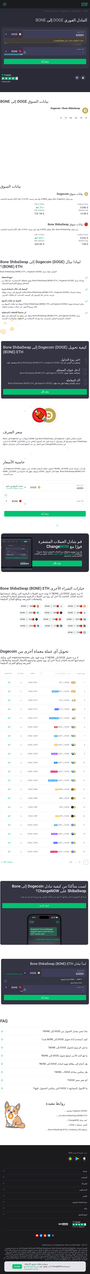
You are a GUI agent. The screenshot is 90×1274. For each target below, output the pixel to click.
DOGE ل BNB (62, 789)
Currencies (76, 11)
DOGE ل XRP (64, 807)
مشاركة (45, 61)
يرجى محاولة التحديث (61, 40)
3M (70, 118)
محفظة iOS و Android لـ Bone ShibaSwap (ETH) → (66, 1129)
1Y (66, 118)
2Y (61, 118)
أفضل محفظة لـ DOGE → (77, 1125)
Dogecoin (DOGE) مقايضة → (75, 1111)
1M (76, 118)
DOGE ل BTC (64, 683)
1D (86, 118)
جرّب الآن (57, 563)
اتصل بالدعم (44, 905)
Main (86, 11)
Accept (17, 1266)
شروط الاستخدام (32, 1266)
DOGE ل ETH (64, 700)
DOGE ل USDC (61, 825)
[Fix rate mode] (24, 52)
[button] (13, 34)
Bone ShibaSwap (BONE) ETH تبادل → (71, 1115)
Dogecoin (65, 11)
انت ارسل (80, 32)
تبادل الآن (45, 392)
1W (81, 118)
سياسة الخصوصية (31, 1269)
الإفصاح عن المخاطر (52, 1259)
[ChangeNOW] (84, 4)
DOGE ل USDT (62, 727)
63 (71, 862)
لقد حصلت (80, 49)
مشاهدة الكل (8, 862)
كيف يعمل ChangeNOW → (76, 1120)
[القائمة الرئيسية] (4, 4)
